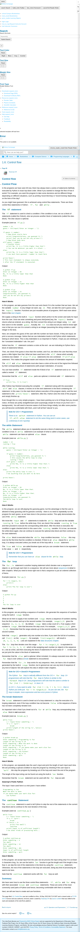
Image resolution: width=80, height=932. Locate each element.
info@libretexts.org (23, 929)
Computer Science (41, 156)
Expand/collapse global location (77, 156)
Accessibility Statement (58, 927)
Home (11, 156)
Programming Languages (61, 156)
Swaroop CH (13, 172)
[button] (7, 119)
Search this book (5, 33)
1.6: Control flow (17, 896)
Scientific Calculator (10, 105)
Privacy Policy (33, 927)
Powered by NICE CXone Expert (29, 921)
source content (56, 898)
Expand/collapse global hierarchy (4, 156)
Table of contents (70, 178)
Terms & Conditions (45, 927)
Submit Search (5, 39)
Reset (3, 53)
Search (5, 152)
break (26, 659)
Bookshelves (24, 156)
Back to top (5, 907)
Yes (23, 913)
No (31, 913)
